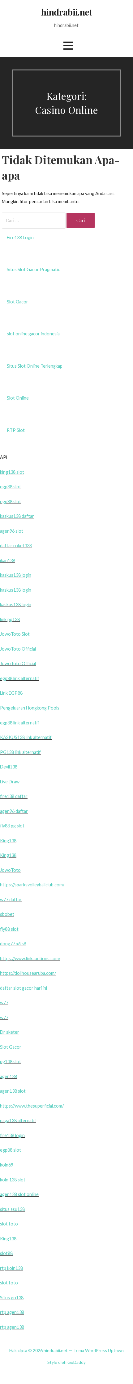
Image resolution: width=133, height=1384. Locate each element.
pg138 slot (10, 1061)
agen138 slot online (19, 1194)
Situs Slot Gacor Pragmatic (33, 269)
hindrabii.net (66, 12)
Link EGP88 (11, 693)
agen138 (8, 1076)
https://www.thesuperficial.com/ (32, 1106)
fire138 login (12, 1135)
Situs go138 (12, 1297)
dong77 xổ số (13, 943)
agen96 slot (11, 531)
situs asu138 (12, 1209)
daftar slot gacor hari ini (23, 988)
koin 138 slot (12, 1179)
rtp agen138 (12, 1312)
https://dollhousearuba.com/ (28, 973)
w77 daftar (11, 899)
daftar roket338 (16, 545)
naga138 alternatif (18, 1120)
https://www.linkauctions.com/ (30, 958)
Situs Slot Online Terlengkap (34, 366)
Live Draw (9, 781)
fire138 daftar (14, 796)
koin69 (6, 1164)
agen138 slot (13, 1091)
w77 (4, 1002)
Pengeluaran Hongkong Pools (29, 707)
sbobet (7, 914)
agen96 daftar (14, 811)
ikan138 (7, 560)
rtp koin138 (11, 1268)
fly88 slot (9, 929)
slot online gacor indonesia (33, 333)
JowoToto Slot (15, 634)
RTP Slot (16, 430)
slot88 (6, 1253)
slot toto (9, 1223)
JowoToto (10, 870)
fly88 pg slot (12, 825)
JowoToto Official (18, 649)
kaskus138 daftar (17, 516)
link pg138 (10, 619)
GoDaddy (76, 1362)
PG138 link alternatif (20, 752)
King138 (8, 840)
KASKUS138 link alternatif (26, 737)
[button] (68, 46)
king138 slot (12, 472)
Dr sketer (9, 1032)
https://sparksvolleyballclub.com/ (32, 884)
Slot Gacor (17, 301)
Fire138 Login (20, 237)
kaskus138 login (15, 575)
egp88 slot (10, 486)
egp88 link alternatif (19, 678)
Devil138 (8, 766)
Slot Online (18, 398)
